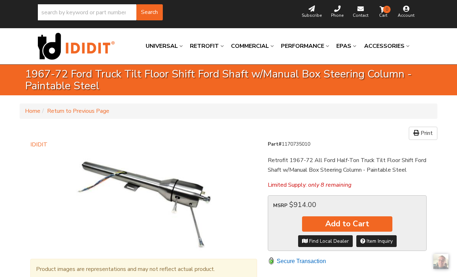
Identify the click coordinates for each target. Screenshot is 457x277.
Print (426, 133)
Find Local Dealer (328, 241)
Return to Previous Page (78, 111)
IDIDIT (38, 144)
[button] (100, 12)
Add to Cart (347, 223)
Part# (275, 144)
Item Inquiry (379, 241)
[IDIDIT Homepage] (79, 46)
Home (32, 111)
